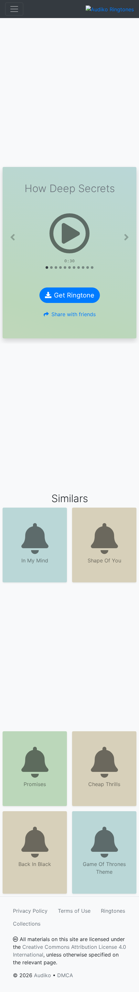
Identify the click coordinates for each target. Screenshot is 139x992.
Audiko (42, 975)
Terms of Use (74, 911)
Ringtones (113, 911)
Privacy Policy (30, 911)
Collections (26, 923)
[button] (13, 237)
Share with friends (73, 314)
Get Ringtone (74, 295)
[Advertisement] (69, 92)
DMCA (65, 975)
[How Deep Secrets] (69, 233)
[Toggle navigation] (14, 9)
